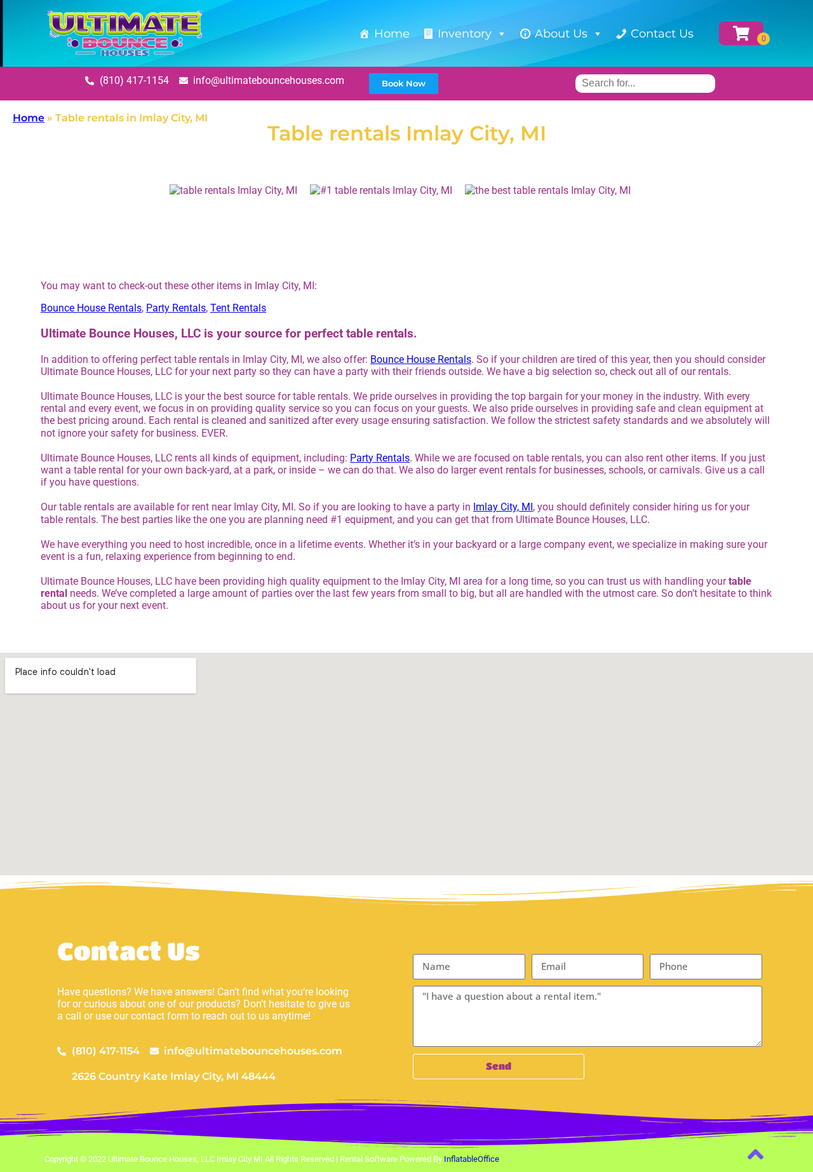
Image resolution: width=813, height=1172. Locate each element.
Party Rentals (176, 308)
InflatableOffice (471, 1159)
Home (392, 34)
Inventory (465, 34)
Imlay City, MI (503, 507)
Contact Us (662, 34)
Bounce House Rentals (91, 308)
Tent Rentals (238, 308)
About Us (561, 34)
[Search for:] (645, 83)
